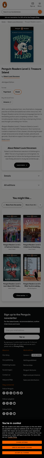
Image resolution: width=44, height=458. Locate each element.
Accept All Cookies (22, 452)
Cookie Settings (22, 442)
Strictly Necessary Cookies (22, 447)
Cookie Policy (12, 437)
